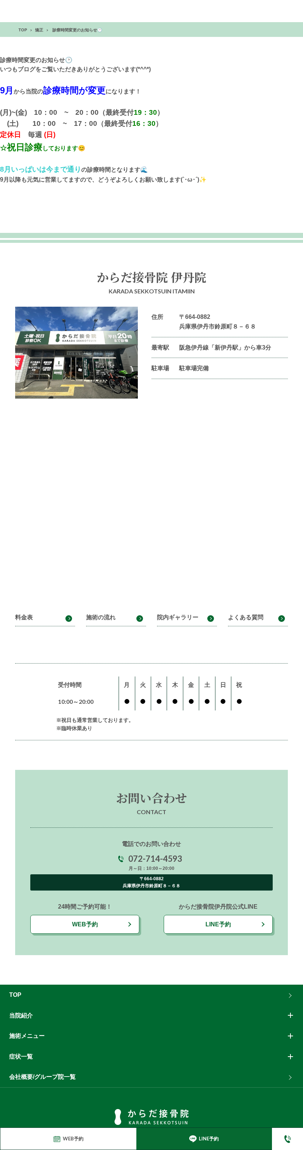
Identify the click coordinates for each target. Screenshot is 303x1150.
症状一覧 (21, 1056)
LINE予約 (218, 924)
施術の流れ (101, 617)
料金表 (24, 617)
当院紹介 (21, 1015)
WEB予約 (85, 924)
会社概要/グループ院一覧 (42, 1077)
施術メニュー (27, 1036)
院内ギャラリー (177, 617)
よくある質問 (245, 617)
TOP (15, 995)
